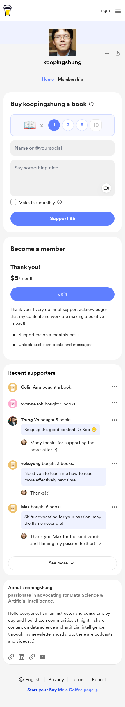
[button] (118, 11)
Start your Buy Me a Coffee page (60, 689)
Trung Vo (30, 419)
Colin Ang (31, 387)
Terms (78, 679)
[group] (62, 305)
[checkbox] (32, 202)
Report (99, 679)
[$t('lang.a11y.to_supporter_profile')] (24, 442)
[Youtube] (42, 657)
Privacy (56, 679)
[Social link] (11, 657)
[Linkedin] (21, 657)
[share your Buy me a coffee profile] (117, 53)
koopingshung (62, 62)
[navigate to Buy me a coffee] (7, 10)
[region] (62, 162)
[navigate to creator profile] (62, 42)
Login (104, 10)
